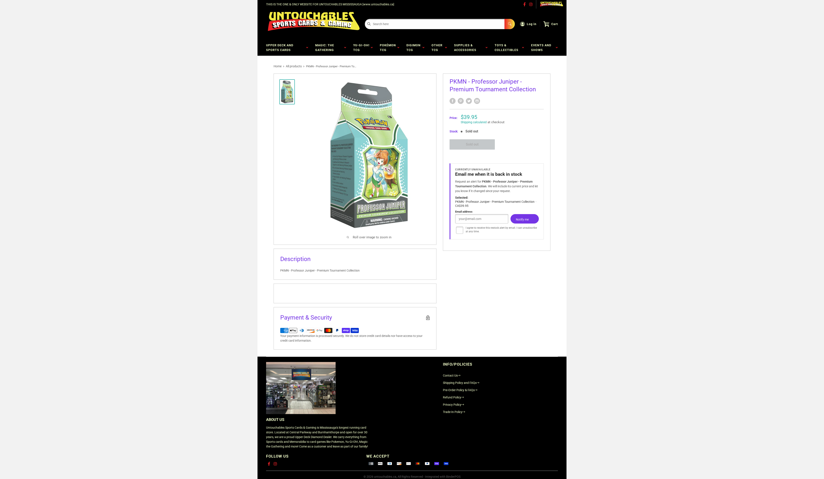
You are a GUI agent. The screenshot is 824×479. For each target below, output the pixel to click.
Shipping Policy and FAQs (460, 382)
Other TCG (437, 48)
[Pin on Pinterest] (461, 101)
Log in (531, 24)
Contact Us (450, 375)
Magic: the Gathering (325, 48)
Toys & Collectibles (507, 48)
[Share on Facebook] (453, 101)
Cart (554, 24)
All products (294, 66)
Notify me (522, 219)
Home (278, 66)
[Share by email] (477, 101)
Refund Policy (452, 397)
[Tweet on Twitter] (469, 101)
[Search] (509, 24)
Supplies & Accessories (466, 48)
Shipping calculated (474, 122)
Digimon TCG (413, 48)
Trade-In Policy (452, 412)
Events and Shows (541, 48)
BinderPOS (453, 476)
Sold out (472, 144)
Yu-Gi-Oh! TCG (361, 48)
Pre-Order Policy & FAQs (459, 390)
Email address (464, 211)
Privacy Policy (452, 404)
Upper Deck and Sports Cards (279, 48)
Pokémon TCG (388, 48)
